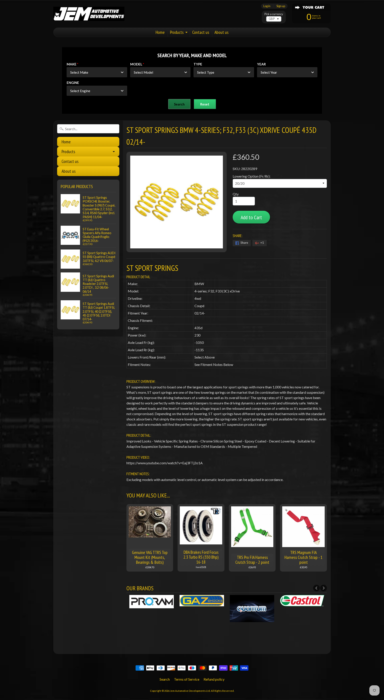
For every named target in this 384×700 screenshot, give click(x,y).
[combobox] (97, 72)
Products (177, 32)
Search (165, 679)
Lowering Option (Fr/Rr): (251, 176)
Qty (236, 194)
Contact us (200, 32)
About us (221, 32)
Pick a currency (273, 14)
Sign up (280, 6)
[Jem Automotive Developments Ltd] (88, 14)
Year (261, 64)
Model (136, 64)
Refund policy (214, 679)
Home (160, 32)
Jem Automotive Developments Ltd (190, 690)
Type (198, 64)
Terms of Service (186, 679)
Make (71, 64)
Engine (73, 83)
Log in (266, 6)
